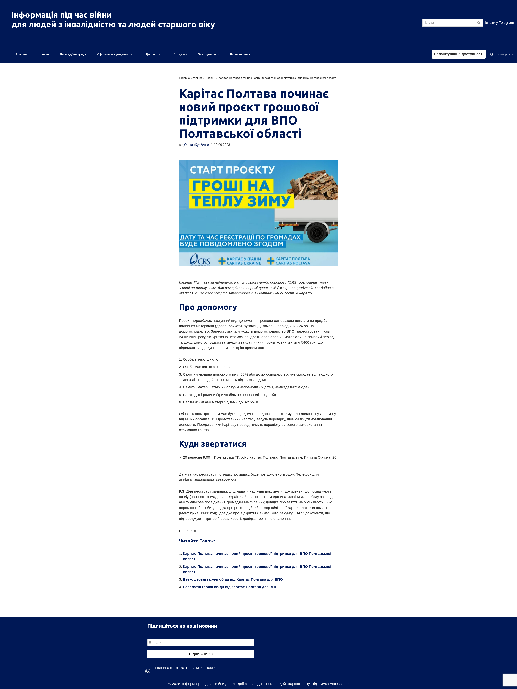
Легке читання (240, 54)
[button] (134, 54)
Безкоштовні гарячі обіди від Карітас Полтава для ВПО (233, 579)
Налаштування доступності (458, 54)
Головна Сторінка (190, 77)
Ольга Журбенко (196, 145)
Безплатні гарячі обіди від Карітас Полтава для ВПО (230, 587)
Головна (21, 54)
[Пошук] (478, 23)
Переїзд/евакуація (73, 54)
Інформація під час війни (61, 14)
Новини (43, 54)
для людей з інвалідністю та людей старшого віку (113, 24)
